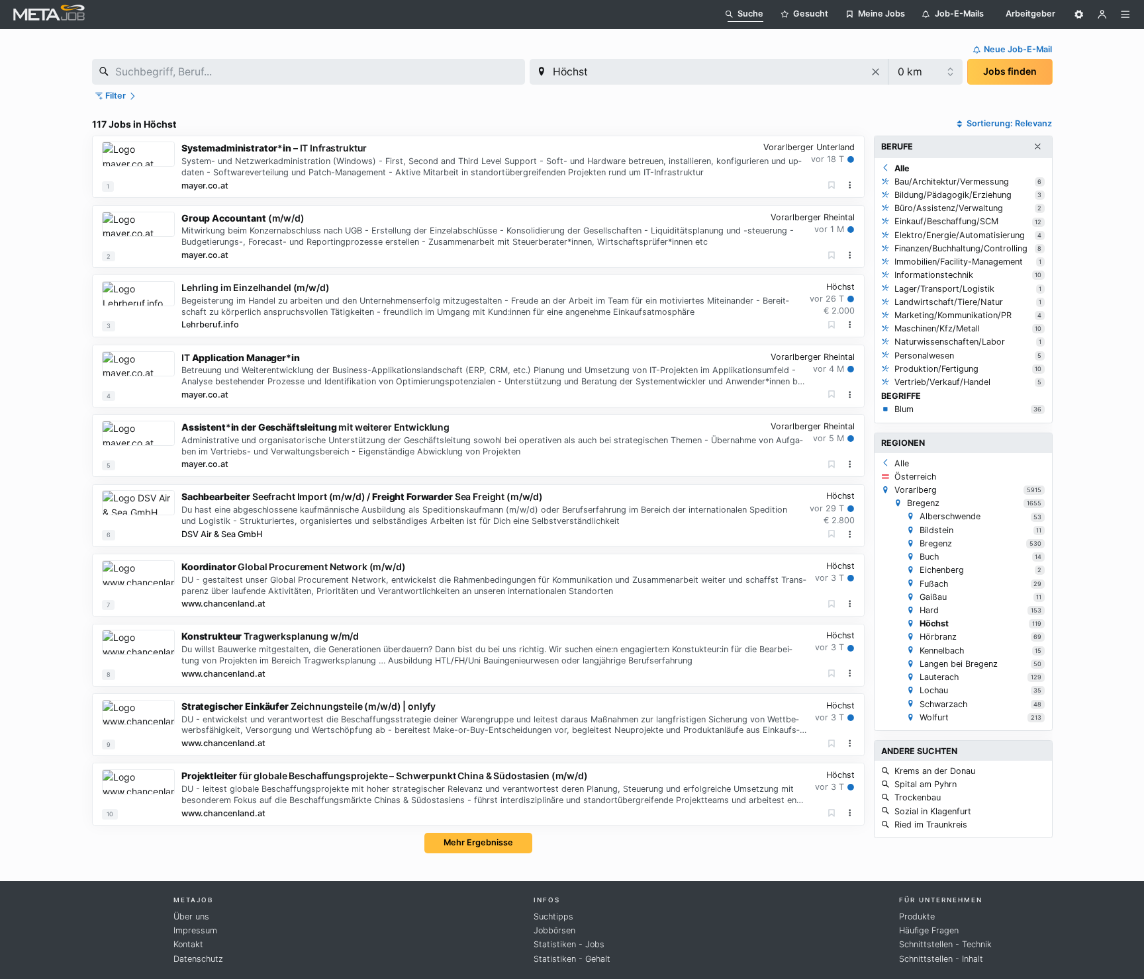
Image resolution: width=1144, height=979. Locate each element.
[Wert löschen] (876, 72)
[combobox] (308, 72)
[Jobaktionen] (850, 185)
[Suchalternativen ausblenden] (1037, 147)
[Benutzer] (1102, 14)
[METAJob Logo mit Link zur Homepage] (49, 14)
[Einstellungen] (1079, 14)
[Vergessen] (832, 185)
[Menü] (1125, 14)
